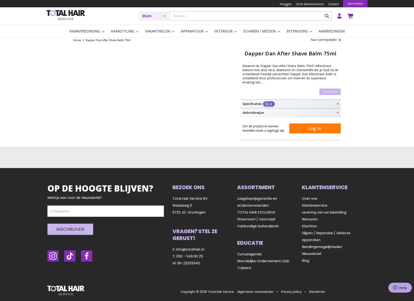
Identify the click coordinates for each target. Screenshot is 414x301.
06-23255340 (188, 263)
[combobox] (250, 15)
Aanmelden (355, 4)
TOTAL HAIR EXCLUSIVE (256, 212)
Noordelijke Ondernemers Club (263, 261)
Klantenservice (314, 205)
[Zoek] (326, 15)
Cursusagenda (249, 254)
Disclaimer (317, 292)
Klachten (309, 226)
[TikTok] (69, 256)
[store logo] (66, 16)
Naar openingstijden (324, 40)
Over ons (309, 198)
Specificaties (257, 104)
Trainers (244, 267)
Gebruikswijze (253, 113)
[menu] (207, 31)
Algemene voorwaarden (255, 292)
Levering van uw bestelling (324, 212)
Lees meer (330, 92)
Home (77, 40)
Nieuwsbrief (311, 253)
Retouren (310, 219)
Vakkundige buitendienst (258, 226)
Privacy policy (291, 292)
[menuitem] (84, 31)
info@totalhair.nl (190, 249)
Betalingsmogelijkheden (322, 246)
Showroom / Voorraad (256, 219)
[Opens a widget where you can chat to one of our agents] (400, 288)
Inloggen (339, 16)
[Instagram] (53, 256)
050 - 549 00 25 (189, 256)
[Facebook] (86, 256)
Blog (305, 260)
